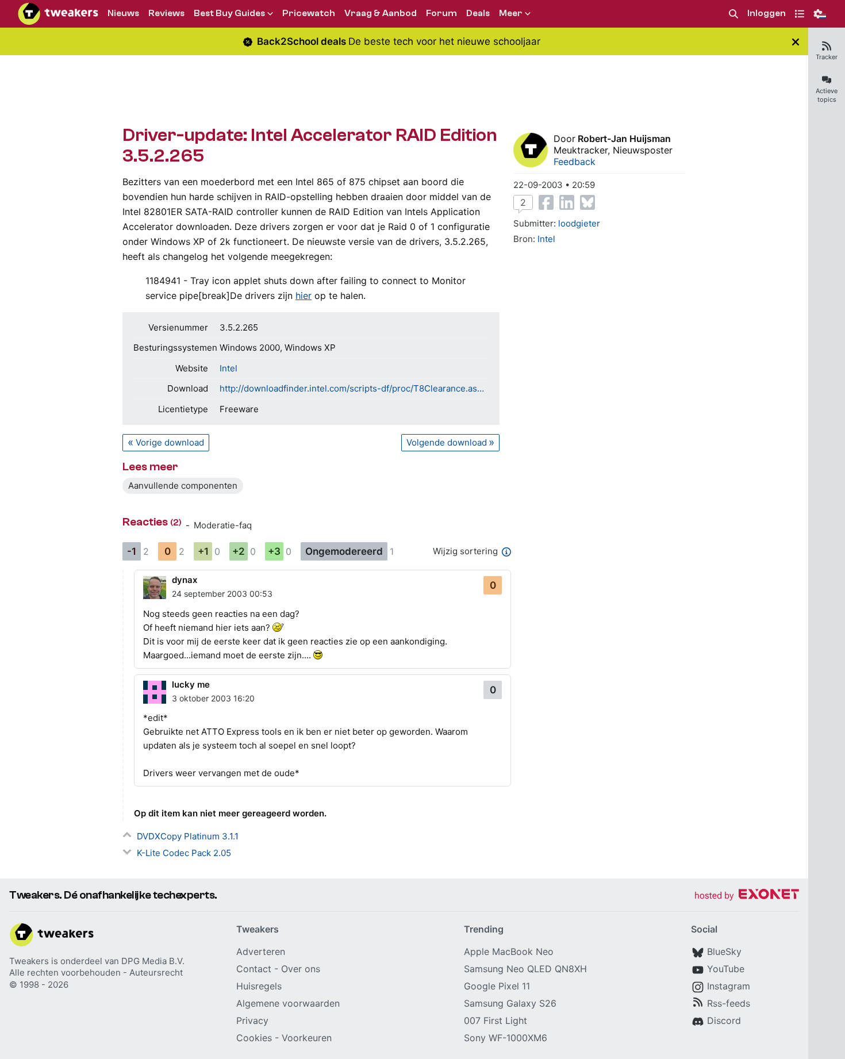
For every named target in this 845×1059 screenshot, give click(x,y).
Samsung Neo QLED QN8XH (525, 968)
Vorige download (170, 442)
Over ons (300, 968)
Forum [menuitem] (441, 13)
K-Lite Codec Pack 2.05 (184, 852)
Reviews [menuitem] (166, 13)
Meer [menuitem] (511, 13)
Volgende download (446, 442)
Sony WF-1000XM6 (505, 1037)
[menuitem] (733, 14)
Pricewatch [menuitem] (308, 13)
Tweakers (29, 961)
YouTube (725, 968)
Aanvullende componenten (182, 485)
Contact (253, 968)
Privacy (252, 1020)
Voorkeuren (307, 1037)
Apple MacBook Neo (509, 951)
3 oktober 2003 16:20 (213, 698)
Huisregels (259, 986)
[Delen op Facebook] (546, 202)
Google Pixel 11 (497, 986)
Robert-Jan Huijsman (624, 138)
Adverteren (260, 951)
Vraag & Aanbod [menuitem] (380, 13)
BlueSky (724, 951)
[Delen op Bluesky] (587, 202)
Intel (228, 368)
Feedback (575, 161)
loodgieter (579, 223)
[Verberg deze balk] (795, 42)
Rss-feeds (728, 1003)
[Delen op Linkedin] (566, 202)
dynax (184, 579)
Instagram (728, 986)
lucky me (191, 684)
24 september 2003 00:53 (222, 593)
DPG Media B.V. (153, 961)
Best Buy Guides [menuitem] (229, 13)
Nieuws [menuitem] (123, 13)
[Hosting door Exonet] (746, 896)
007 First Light (495, 1020)
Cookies (254, 1037)
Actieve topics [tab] (827, 95)
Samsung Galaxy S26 (510, 1003)
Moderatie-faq (223, 525)
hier (303, 295)
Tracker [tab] (827, 57)
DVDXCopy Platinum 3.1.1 (188, 836)
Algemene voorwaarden (288, 1003)
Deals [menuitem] (478, 13)
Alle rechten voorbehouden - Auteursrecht (96, 972)
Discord (724, 1020)
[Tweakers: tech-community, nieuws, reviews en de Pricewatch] (58, 14)
